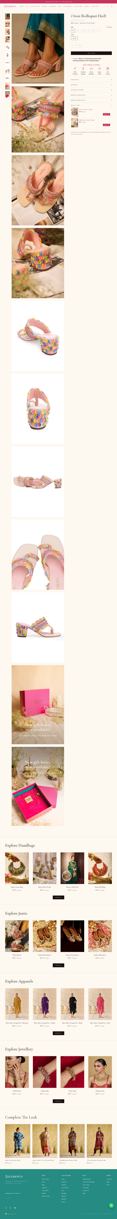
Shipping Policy (87, 1179)
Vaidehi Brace (17, 1091)
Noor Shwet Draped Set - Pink (100, 1023)
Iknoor (63, 1202)
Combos (86, 6)
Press (108, 1185)
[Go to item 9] (7, 78)
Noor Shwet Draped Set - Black (72, 1023)
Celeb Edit (94, 6)
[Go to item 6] (7, 55)
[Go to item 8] (7, 70)
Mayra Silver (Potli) (44, 887)
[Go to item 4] (7, 39)
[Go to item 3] (7, 32)
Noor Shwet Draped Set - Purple (44, 1023)
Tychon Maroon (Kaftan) (96, 1160)
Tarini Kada (72, 1091)
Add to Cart (106, 114)
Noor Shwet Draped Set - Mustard (17, 1023)
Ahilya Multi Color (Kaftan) (43, 1160)
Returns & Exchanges (88, 1182)
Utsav (63, 1179)
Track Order (86, 1185)
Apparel (44, 6)
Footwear (52, 6)
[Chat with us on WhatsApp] (111, 1205)
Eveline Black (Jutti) (44, 955)
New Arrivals (45, 1179)
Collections (78, 6)
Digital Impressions (105, 1213)
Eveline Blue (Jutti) (100, 955)
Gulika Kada (45, 1091)
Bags (59, 6)
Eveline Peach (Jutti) (72, 955)
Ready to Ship (46, 1196)
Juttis (43, 1182)
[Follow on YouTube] (15, 1208)
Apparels (44, 1187)
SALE (26, 6)
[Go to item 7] (7, 62)
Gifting (44, 1193)
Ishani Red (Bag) (100, 887)
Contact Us (86, 1190)
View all (58, 897)
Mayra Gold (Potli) (72, 887)
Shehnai (64, 1196)
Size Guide (86, 1187)
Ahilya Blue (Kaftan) (12, 1160)
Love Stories (65, 1187)
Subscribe (27, 1198)
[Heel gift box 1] (7, 86)
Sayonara (64, 1182)
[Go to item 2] (7, 24)
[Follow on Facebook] (6, 1208)
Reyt (63, 1190)
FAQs (84, 1193)
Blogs (108, 1182)
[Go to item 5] (7, 47)
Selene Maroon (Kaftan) (68, 1160)
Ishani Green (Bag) (17, 887)
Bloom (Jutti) (17, 955)
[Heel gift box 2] (7, 94)
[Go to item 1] (7, 17)
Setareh (64, 1199)
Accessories (67, 6)
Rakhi (21, 6)
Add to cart (91, 53)
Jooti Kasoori (35, 6)
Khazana (64, 1185)
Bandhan (64, 1193)
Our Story (109, 1179)
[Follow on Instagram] (10, 1208)
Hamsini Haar (100, 1091)
